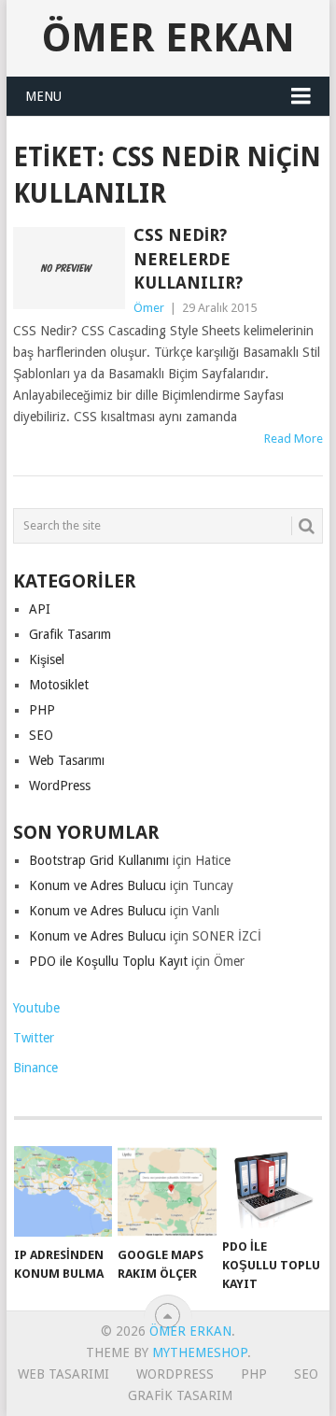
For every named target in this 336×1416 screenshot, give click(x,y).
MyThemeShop (199, 1352)
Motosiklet (59, 684)
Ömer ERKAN (168, 38)
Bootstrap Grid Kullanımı (99, 860)
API (39, 609)
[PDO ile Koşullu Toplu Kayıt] (271, 1187)
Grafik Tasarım (70, 634)
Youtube (36, 1007)
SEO (41, 735)
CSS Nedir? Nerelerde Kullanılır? (188, 258)
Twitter (33, 1037)
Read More (293, 439)
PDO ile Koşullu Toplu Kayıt (108, 961)
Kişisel (46, 659)
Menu (43, 96)
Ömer (148, 308)
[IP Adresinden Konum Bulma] (63, 1192)
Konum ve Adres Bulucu (97, 885)
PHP (42, 709)
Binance (35, 1067)
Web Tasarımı (67, 760)
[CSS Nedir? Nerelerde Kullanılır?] (68, 268)
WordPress (60, 785)
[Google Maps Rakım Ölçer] (167, 1192)
